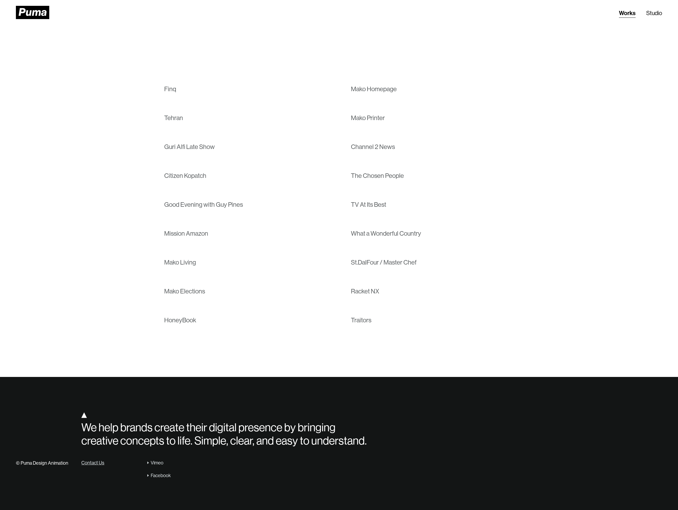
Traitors (361, 320)
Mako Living (180, 262)
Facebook (161, 475)
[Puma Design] (32, 12)
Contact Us (92, 462)
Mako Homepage (374, 89)
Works (627, 13)
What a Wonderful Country (386, 233)
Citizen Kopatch (185, 175)
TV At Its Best (368, 204)
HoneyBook (180, 320)
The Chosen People (377, 175)
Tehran (173, 117)
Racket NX (365, 291)
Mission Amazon (186, 233)
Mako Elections (184, 291)
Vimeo (157, 462)
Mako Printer (368, 117)
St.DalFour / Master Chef (384, 262)
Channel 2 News (373, 146)
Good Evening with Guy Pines (203, 204)
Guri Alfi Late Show (189, 146)
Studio (654, 13)
